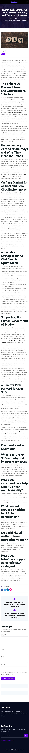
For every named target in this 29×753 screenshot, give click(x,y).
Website (3, 664)
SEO (3, 54)
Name (3, 649)
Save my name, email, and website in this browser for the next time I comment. (14, 673)
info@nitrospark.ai (8, 740)
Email (3, 657)
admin (4, 51)
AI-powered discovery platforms (13, 112)
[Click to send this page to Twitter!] (5, 589)
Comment (4, 635)
